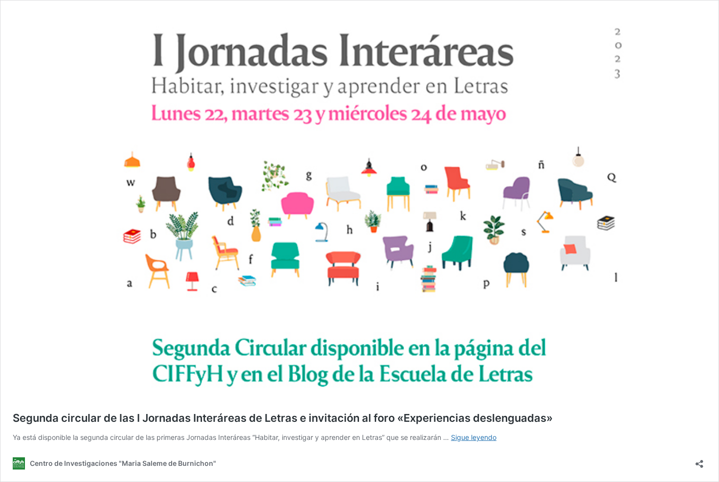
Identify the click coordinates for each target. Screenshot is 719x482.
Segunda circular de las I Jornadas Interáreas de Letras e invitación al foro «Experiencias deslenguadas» (283, 418)
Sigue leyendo (473, 437)
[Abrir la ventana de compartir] (699, 460)
